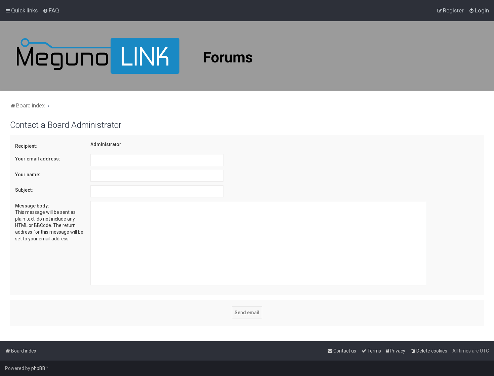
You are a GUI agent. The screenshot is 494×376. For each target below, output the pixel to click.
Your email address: (37, 158)
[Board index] (134, 56)
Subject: (24, 190)
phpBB (38, 368)
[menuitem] (51, 10)
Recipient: (26, 146)
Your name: (27, 174)
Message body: (32, 205)
